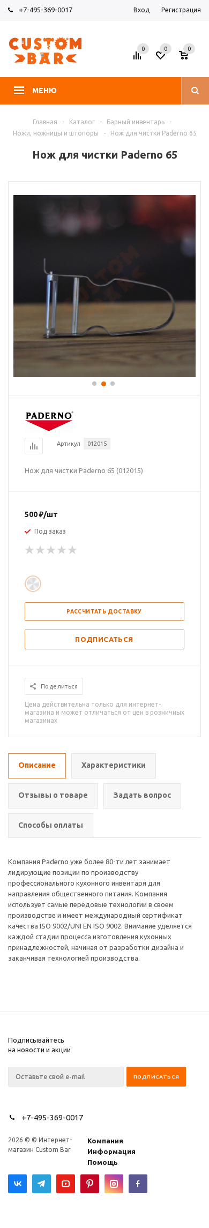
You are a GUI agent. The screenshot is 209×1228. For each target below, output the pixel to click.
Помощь (102, 1162)
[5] (73, 550)
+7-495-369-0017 (45, 9)
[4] (62, 550)
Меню (44, 90)
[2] (40, 550)
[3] (51, 550)
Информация (111, 1151)
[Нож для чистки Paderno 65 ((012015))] (104, 374)
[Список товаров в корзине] (191, 58)
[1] (30, 550)
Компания (105, 1140)
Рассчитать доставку (104, 612)
